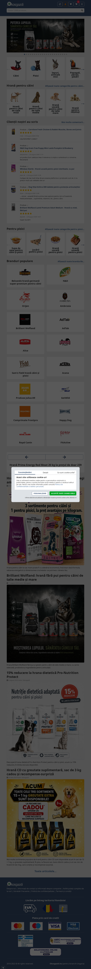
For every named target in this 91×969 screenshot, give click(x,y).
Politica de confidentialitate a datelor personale (39, 485)
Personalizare (40, 493)
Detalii (45, 472)
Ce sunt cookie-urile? (66, 472)
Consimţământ (25, 472)
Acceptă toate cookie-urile (63, 493)
